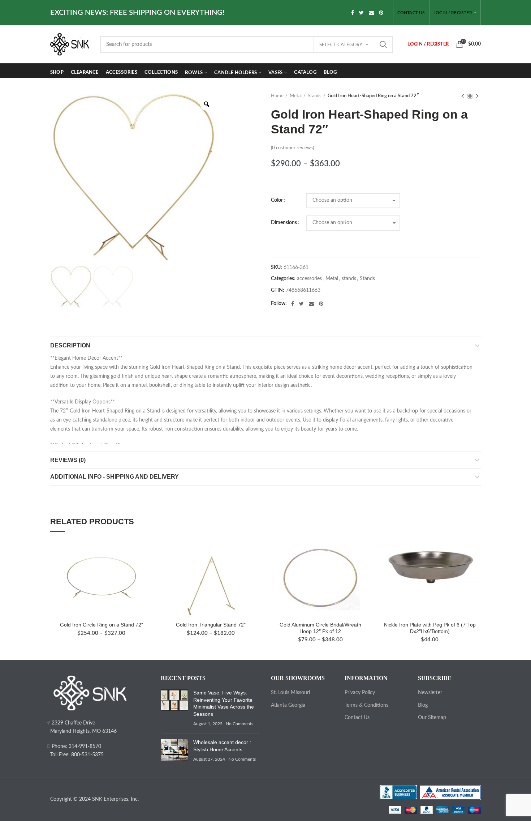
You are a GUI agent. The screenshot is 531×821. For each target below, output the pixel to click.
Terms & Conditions (366, 705)
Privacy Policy (360, 692)
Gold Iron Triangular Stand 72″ (211, 625)
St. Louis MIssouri (290, 692)
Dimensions (284, 222)
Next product (477, 96)
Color (277, 200)
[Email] (371, 12)
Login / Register (452, 12)
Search (383, 44)
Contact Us (357, 717)
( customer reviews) (292, 148)
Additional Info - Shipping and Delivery (114, 477)
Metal (296, 96)
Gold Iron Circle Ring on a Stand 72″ (101, 625)
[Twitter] (361, 12)
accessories (309, 278)
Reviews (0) (68, 460)
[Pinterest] (381, 12)
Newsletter (430, 692)
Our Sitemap (432, 717)
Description (70, 345)
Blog (423, 705)
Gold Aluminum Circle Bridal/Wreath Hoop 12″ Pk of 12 (320, 628)
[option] (134, 176)
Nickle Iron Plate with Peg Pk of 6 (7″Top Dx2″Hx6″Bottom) (430, 628)
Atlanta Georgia (288, 705)
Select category (340, 45)
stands (349, 278)
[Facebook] (353, 12)
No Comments (239, 724)
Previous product (462, 96)
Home (277, 96)
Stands (314, 96)
